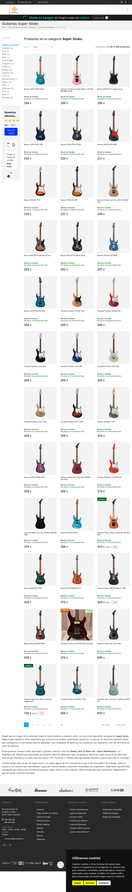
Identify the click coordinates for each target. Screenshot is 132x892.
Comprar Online (76, 817)
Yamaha (7, 98)
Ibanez (7, 70)
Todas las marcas (10, 45)
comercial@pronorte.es (13, 839)
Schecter (8, 88)
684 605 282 (25, 2)
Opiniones (41, 839)
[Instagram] (122, 2)
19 (62, 725)
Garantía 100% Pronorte (80, 828)
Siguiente (121, 725)
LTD (5, 76)
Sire (5, 91)
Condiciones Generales (112, 809)
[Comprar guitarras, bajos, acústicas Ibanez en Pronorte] (40, 790)
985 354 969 (42, 2)
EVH (5, 57)
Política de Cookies (110, 813)
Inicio (4, 27)
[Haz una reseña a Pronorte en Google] (60, 865)
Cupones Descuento (78, 824)
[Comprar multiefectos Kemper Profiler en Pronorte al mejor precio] (92, 790)
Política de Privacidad (111, 817)
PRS (5, 85)
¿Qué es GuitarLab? (78, 813)
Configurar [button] (104, 883)
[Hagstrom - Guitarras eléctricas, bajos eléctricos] (15, 790)
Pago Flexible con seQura (47, 813)
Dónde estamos (43, 824)
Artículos (40, 832)
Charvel (7, 48)
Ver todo (105, 725)
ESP (6, 54)
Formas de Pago (43, 817)
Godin (6, 67)
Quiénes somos (43, 821)
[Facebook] (126, 2)
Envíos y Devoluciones (79, 809)
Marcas (40, 836)
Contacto (9, 2)
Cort (5, 51)
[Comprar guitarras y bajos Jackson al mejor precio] (66, 790)
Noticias (40, 828)
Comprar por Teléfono (79, 821)
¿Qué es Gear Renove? (79, 832)
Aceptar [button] (77, 883)
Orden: (27, 47)
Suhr (5, 94)
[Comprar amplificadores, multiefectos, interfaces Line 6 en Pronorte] (117, 790)
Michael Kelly (9, 79)
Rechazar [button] (90, 883)
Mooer (6, 82)
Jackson (7, 73)
